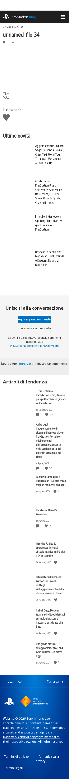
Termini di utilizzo (16, 756)
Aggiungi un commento (34, 319)
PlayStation (23, 17)
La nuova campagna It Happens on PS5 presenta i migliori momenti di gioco (51, 480)
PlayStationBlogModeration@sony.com (34, 345)
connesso (24, 364)
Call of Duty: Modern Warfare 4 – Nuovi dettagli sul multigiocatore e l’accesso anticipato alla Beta (50, 618)
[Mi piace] (47, 414)
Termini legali (13, 768)
